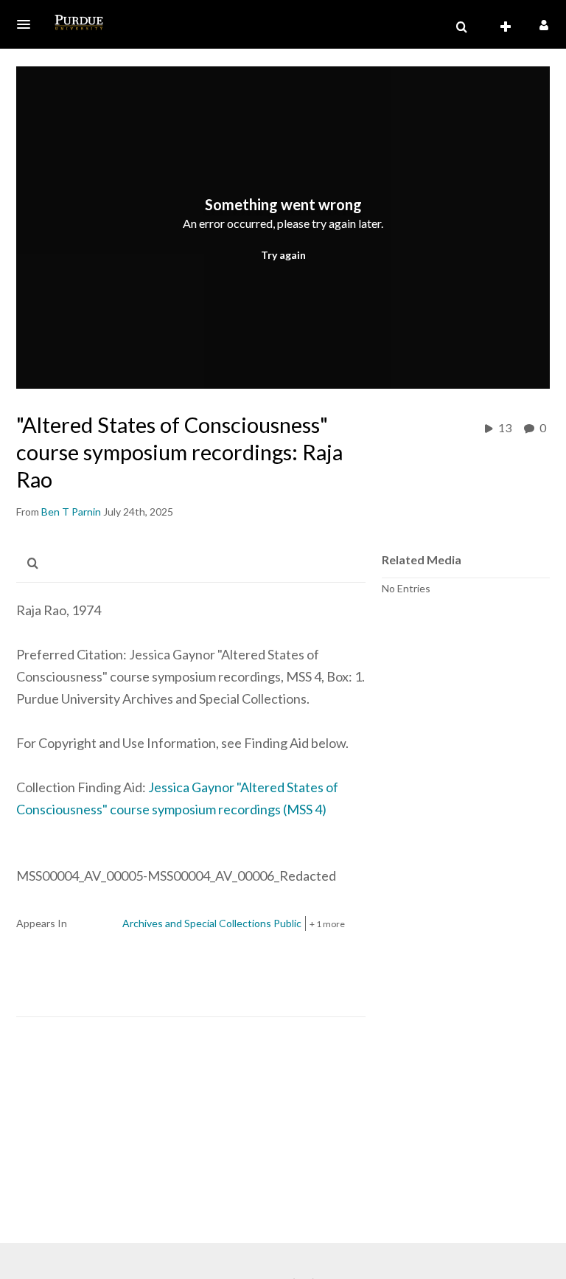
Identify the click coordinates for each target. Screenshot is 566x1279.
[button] (28, 24)
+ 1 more (327, 923)
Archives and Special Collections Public (211, 923)
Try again (283, 255)
